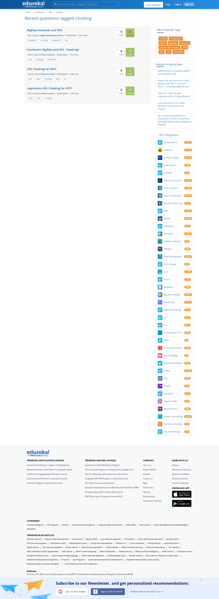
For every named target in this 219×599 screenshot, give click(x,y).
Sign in (159, 591)
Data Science (170, 165)
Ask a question (153, 4)
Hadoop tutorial (125, 551)
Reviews (146, 474)
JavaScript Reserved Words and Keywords (105, 559)
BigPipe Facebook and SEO (44, 30)
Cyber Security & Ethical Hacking (174, 180)
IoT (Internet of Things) (174, 332)
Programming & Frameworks (110, 525)
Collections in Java (184, 551)
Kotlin (167, 340)
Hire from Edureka (180, 483)
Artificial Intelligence (35, 525)
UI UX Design (170, 264)
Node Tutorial (167, 551)
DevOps (65, 525)
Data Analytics (171, 188)
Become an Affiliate (180, 474)
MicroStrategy (171, 355)
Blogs (168, 4)
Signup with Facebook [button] (111, 591)
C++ (165, 325)
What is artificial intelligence (146, 551)
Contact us (148, 478)
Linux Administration (174, 347)
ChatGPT (168, 172)
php (57, 79)
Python (167, 218)
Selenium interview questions (57, 539)
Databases (31, 529)
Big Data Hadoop (172, 294)
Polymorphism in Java (78, 543)
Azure (167, 279)
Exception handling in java (37, 555)
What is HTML (91, 539)
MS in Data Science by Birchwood (99, 483)
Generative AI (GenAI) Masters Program (102, 465)
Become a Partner (180, 478)
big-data (173, 43)
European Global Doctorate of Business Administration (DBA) (112, 487)
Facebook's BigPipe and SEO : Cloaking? (53, 49)
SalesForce (169, 226)
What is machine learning (132, 547)
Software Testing (172, 241)
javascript (56, 40)
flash (38, 79)
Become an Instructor (181, 469)
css (168, 52)
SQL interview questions (52, 547)
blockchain (178, 52)
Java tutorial (77, 539)
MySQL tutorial (72, 547)
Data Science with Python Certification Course (47, 478)
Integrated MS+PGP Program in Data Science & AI (106, 478)
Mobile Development (174, 363)
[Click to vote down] (117, 34)
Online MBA (131, 525)
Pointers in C (121, 543)
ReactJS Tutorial (135, 555)
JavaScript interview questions (150, 539)
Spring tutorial (172, 539)
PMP (166, 210)
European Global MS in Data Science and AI (104, 492)
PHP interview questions (37, 543)
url (65, 79)
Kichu (60, 35)
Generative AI (170, 142)
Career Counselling (173, 416)
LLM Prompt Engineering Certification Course (47, 474)
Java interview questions (111, 539)
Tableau (168, 248)
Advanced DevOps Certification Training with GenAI (49, 469)
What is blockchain (107, 551)
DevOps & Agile (171, 157)
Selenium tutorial (34, 539)
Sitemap (146, 492)
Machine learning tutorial (91, 547)
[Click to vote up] (117, 30)
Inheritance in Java (58, 543)
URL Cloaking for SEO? (41, 69)
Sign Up (189, 4)
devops (163, 38)
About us (147, 465)
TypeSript (168, 393)
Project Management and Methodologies (171, 525)
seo (66, 40)
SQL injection (173, 547)
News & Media (149, 469)
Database (168, 287)
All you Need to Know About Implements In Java (82, 564)
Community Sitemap (152, 500)
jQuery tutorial (33, 547)
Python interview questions (93, 555)
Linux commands (137, 543)
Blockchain (169, 302)
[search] (55, 4)
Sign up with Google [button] (75, 591)
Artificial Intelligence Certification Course (45, 483)
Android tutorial (153, 543)
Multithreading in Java (116, 555)
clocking (44, 40)
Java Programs (79, 559)
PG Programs (52, 525)
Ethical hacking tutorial (155, 547)
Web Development (173, 256)
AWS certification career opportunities (42, 551)
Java (166, 271)
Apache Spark (170, 408)
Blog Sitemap (149, 496)
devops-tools (175, 38)
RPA (166, 378)
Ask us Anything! (172, 431)
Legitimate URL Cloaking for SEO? (49, 88)
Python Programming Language (65, 555)
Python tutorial (112, 547)
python (163, 43)
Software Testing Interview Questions (42, 559)
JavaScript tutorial (171, 543)
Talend (167, 386)
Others (44, 54)
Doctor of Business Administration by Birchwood (106, 474)
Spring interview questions (101, 543)
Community (148, 487)
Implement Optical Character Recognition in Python (44, 564)
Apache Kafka (170, 401)
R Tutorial (65, 559)
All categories (168, 135)
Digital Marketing (48, 35)
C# (165, 317)
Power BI (168, 150)
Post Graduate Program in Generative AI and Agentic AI (109, 469)
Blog (145, 483)
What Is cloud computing (86, 551)
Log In (178, 4)
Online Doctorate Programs (83, 525)
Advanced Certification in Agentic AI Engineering (48, 465)
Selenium (168, 233)
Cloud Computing (172, 195)
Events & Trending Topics (174, 424)
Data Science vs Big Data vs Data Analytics (163, 555)
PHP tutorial (129, 539)
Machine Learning (173, 203)
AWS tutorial (67, 551)
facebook (32, 40)
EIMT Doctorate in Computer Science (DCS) (104, 496)
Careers (175, 465)
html (185, 47)
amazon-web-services (169, 47)
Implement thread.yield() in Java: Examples (143, 559)
